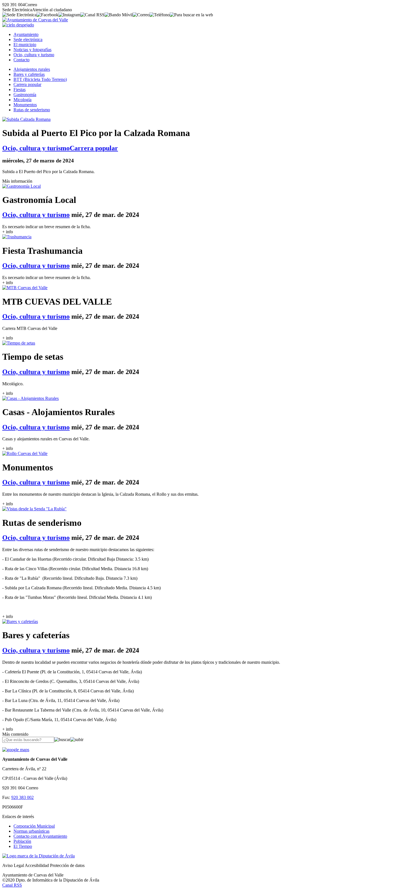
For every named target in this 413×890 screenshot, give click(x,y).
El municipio (24, 44)
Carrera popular (27, 84)
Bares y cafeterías (29, 74)
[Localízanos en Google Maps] (15, 749)
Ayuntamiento (25, 34)
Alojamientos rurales (31, 69)
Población (22, 841)
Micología (22, 99)
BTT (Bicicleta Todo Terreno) (40, 79)
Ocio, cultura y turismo (33, 54)
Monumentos (25, 104)
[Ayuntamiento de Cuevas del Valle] (35, 19)
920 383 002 (22, 797)
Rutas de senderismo (31, 109)
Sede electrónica (27, 39)
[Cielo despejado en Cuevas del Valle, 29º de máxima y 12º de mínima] (18, 24)
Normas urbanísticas (31, 831)
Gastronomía (24, 94)
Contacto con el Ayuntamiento (40, 836)
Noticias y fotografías (32, 49)
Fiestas (19, 89)
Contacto (21, 59)
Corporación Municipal (34, 826)
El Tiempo (22, 846)
